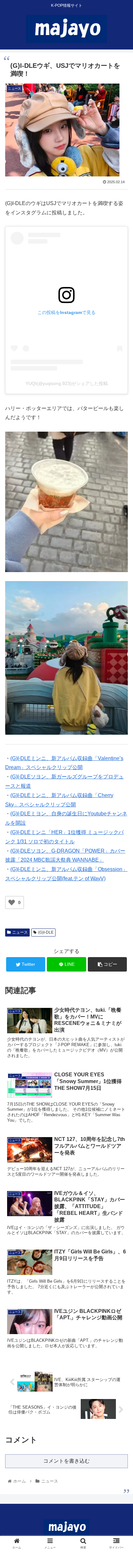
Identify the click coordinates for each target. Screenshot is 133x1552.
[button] (119, 920)
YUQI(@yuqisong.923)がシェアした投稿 (67, 383)
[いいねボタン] (11, 902)
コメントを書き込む (66, 1461)
